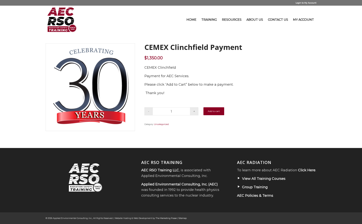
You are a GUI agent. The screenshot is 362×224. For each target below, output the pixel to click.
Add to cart (214, 111)
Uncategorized (161, 124)
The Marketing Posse (166, 218)
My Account (310, 3)
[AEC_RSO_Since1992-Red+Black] (62, 20)
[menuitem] (191, 20)
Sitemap (182, 218)
